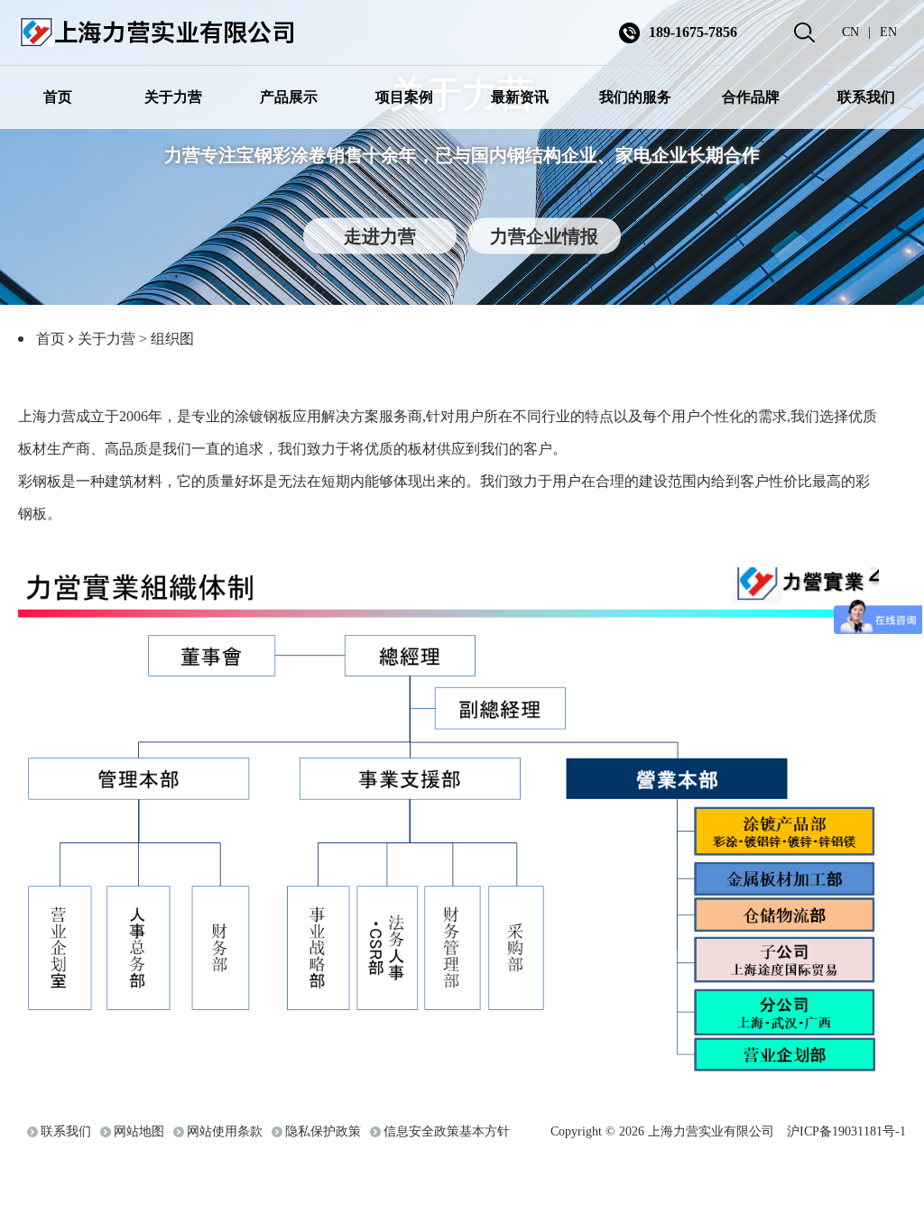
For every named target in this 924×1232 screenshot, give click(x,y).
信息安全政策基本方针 (446, 1131)
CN (850, 32)
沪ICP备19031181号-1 (846, 1131)
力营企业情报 (544, 235)
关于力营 (173, 97)
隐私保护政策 (323, 1131)
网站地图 (139, 1131)
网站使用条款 (225, 1131)
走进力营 (380, 235)
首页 (57, 97)
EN (888, 32)
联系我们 (866, 97)
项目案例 (404, 97)
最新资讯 (520, 97)
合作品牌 (751, 97)
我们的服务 (635, 97)
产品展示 (289, 97)
